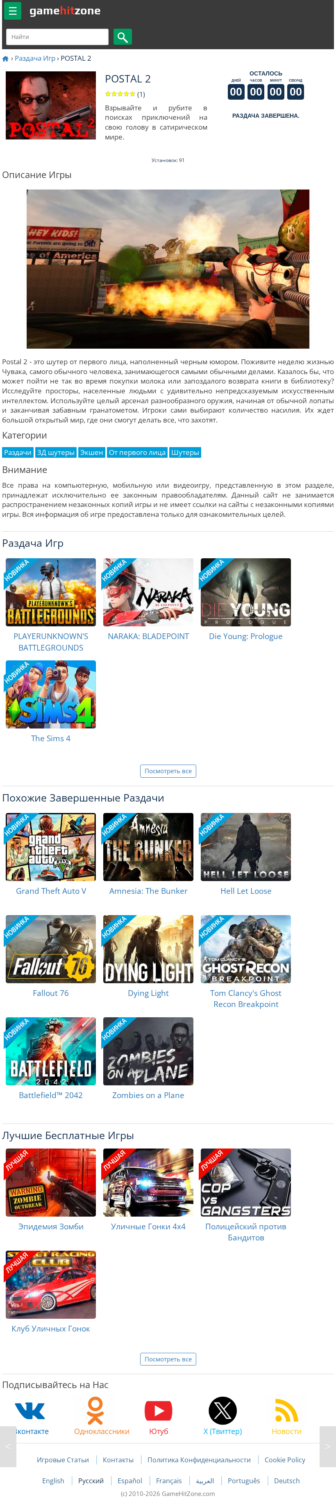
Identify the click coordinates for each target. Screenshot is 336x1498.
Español (131, 1480)
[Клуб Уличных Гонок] (51, 1285)
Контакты (118, 1459)
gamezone (65, 10)
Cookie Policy (285, 1459)
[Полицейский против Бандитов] (246, 1183)
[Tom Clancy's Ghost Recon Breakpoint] (246, 949)
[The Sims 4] (51, 694)
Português (245, 1480)
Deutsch (287, 1480)
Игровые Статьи (63, 1459)
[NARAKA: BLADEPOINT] (148, 592)
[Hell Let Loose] (246, 847)
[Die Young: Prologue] (246, 592)
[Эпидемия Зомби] (51, 1183)
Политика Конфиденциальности (199, 1459)
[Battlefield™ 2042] (51, 1051)
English (54, 1480)
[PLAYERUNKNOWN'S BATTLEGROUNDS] (51, 592)
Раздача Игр (35, 58)
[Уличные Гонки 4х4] (148, 1183)
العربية (206, 1480)
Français (170, 1480)
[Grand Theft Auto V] (51, 847)
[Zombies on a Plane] (148, 1051)
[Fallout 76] (51, 949)
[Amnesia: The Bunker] (148, 847)
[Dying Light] (148, 949)
